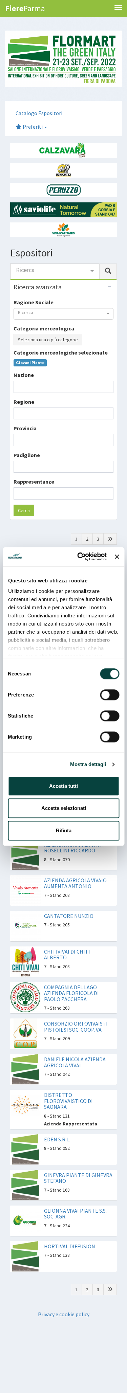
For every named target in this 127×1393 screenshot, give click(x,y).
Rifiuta (63, 830)
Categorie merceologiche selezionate (61, 352)
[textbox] (18, 387)
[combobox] (55, 271)
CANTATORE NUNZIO (68, 915)
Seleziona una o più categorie (48, 340)
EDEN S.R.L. (57, 1139)
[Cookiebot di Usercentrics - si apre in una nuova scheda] (80, 556)
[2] (110, 539)
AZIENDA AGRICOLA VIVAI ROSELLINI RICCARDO (73, 847)
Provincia (25, 428)
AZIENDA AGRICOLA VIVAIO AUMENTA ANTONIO (75, 883)
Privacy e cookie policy (63, 1314)
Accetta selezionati (63, 808)
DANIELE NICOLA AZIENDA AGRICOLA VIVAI (75, 1062)
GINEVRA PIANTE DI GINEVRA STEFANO (78, 1178)
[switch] (109, 694)
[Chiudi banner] (116, 556)
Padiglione (27, 455)
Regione (24, 401)
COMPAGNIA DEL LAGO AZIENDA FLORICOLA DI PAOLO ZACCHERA (71, 993)
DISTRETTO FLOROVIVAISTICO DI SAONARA (68, 1100)
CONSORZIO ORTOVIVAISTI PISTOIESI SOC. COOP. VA (76, 1026)
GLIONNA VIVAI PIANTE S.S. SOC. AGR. (75, 1213)
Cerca (24, 510)
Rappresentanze (34, 481)
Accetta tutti (63, 786)
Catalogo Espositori (39, 113)
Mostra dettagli (88, 764)
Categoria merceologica (44, 328)
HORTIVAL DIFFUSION (69, 1246)
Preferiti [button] (33, 126)
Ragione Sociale (34, 302)
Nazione (24, 375)
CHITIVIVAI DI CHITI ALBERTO (67, 954)
